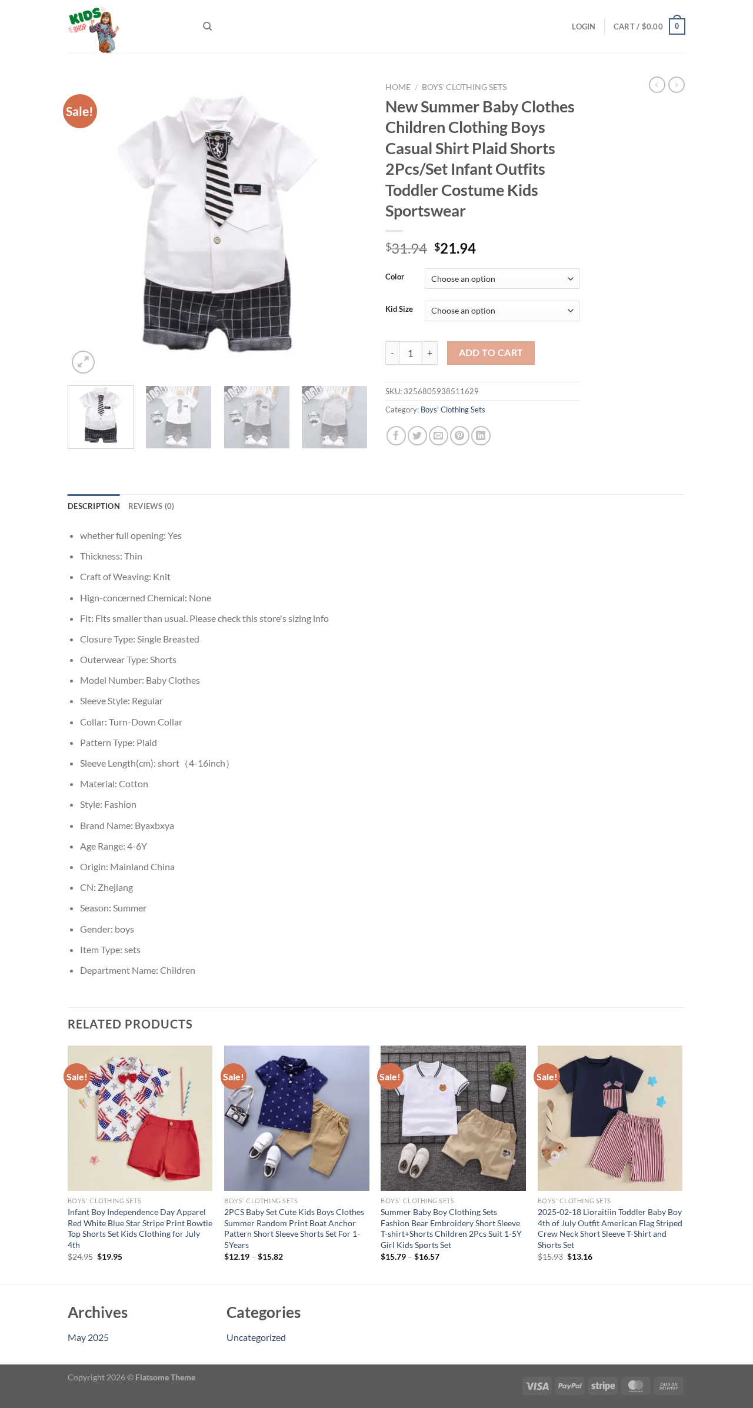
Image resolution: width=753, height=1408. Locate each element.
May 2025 (88, 1337)
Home (398, 87)
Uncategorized (256, 1337)
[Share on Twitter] (417, 435)
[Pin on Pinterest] (459, 435)
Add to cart (491, 352)
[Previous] (88, 227)
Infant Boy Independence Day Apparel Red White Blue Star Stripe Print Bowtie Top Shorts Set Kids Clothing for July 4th (140, 1228)
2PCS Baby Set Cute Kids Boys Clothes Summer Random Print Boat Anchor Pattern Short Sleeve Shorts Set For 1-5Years (294, 1228)
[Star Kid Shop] (126, 26)
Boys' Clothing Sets (464, 87)
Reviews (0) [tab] (151, 506)
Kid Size (399, 309)
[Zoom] (83, 362)
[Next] (347, 227)
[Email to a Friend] (438, 435)
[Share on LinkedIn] (481, 435)
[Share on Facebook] (396, 435)
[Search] (207, 26)
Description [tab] (94, 506)
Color (394, 277)
